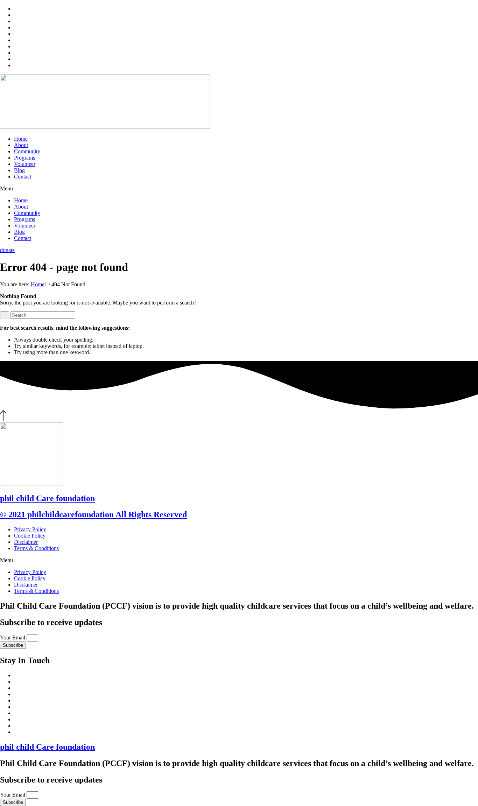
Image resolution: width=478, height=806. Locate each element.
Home (21, 139)
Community (27, 151)
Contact (22, 177)
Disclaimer (26, 542)
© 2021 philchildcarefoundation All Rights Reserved (93, 514)
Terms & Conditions (36, 548)
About (21, 145)
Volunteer (24, 164)
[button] (239, 188)
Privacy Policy (30, 529)
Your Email (13, 637)
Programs (24, 158)
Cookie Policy (29, 536)
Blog (19, 170)
